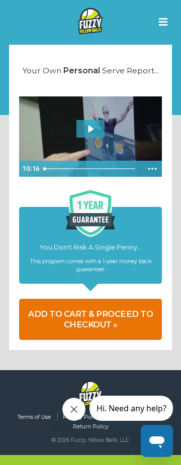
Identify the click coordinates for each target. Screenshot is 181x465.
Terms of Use (34, 417)
